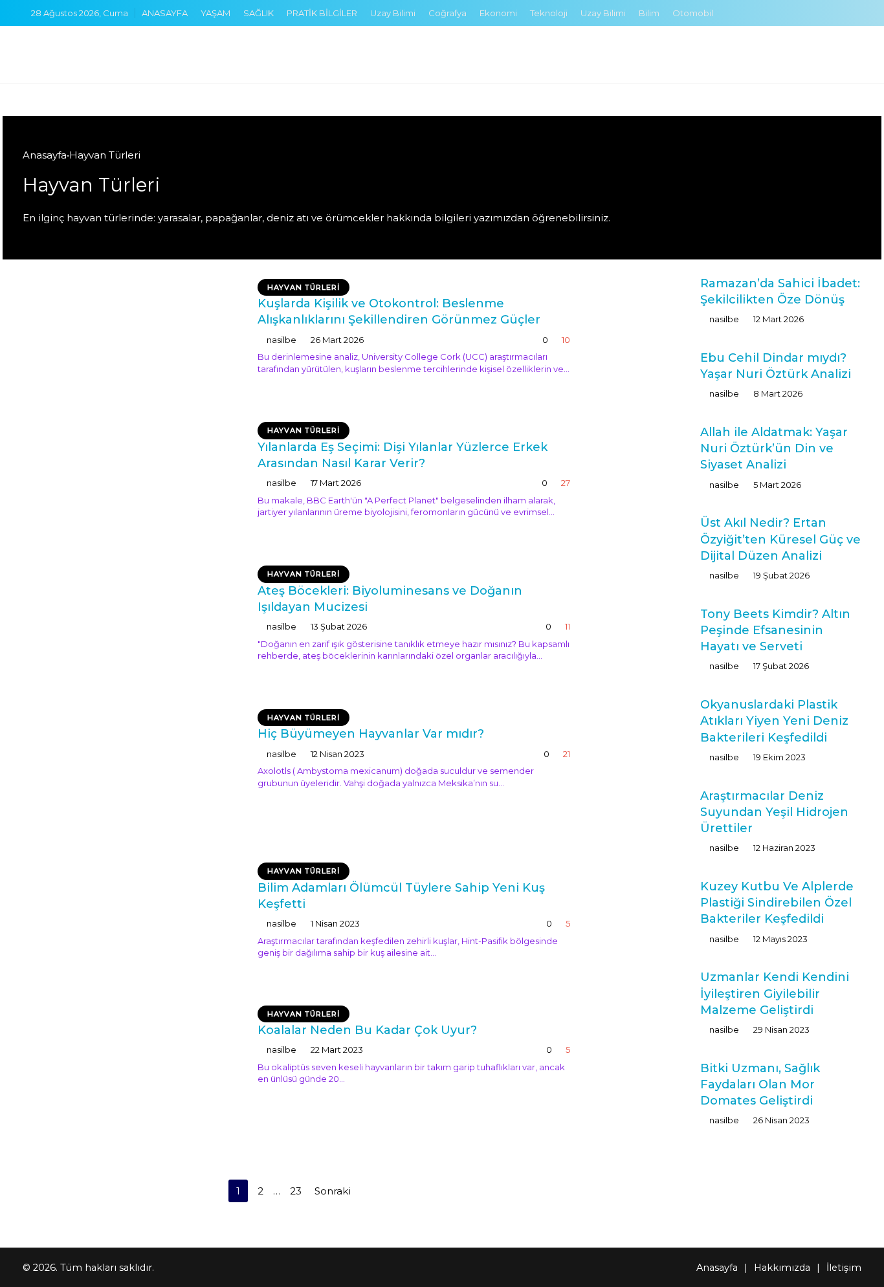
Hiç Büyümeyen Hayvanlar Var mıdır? (371, 734)
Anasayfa (45, 155)
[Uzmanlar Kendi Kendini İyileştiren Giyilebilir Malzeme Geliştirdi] (648, 997)
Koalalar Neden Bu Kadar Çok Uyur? (367, 1030)
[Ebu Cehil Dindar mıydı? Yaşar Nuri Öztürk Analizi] (648, 374)
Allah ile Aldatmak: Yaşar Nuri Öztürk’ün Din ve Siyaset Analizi (774, 448)
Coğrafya (447, 13)
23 (296, 1191)
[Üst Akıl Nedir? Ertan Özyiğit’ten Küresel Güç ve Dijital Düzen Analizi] (648, 539)
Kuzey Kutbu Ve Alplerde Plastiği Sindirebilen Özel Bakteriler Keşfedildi (777, 902)
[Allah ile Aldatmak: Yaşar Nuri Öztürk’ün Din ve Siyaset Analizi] (648, 448)
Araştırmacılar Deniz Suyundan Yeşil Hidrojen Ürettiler (774, 812)
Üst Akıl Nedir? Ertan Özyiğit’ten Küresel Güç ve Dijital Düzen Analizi (780, 539)
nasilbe (281, 340)
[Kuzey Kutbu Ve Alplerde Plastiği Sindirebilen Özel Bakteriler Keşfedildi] (648, 905)
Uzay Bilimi (392, 13)
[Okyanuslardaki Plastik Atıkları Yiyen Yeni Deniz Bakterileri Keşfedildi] (648, 723)
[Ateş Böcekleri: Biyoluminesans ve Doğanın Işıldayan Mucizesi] (132, 624)
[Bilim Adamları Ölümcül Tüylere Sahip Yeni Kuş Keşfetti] (132, 920)
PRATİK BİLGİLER (322, 13)
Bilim (649, 13)
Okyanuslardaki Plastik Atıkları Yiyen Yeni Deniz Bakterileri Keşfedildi (774, 721)
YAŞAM (215, 13)
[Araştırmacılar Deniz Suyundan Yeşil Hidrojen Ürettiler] (648, 812)
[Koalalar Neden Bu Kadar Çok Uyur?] (132, 1074)
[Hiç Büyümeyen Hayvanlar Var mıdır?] (132, 773)
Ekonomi (498, 13)
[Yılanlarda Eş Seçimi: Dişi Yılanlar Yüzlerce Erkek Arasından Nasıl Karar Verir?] (132, 481)
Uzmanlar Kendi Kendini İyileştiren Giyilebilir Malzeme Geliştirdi (774, 993)
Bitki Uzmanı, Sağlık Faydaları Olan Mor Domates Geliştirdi (760, 1084)
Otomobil (692, 13)
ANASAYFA (165, 13)
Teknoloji (549, 13)
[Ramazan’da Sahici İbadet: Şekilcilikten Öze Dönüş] (648, 300)
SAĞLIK (258, 13)
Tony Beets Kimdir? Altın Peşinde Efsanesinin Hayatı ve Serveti (775, 630)
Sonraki (334, 1191)
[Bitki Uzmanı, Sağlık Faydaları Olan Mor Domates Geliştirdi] (648, 1084)
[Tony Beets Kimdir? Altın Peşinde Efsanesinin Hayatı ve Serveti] (648, 630)
